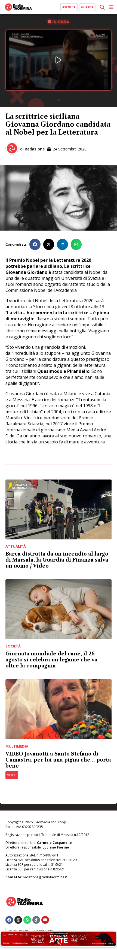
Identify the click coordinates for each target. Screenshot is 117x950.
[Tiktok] (36, 920)
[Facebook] (9, 920)
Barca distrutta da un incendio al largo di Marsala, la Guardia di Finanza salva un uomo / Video (56, 560)
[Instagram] (18, 920)
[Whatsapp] (27, 920)
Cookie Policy (44, 931)
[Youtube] (45, 920)
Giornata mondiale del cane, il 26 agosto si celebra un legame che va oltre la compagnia (51, 660)
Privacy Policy (18, 931)
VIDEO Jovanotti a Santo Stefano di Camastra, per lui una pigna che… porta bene (58, 760)
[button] (35, 244)
